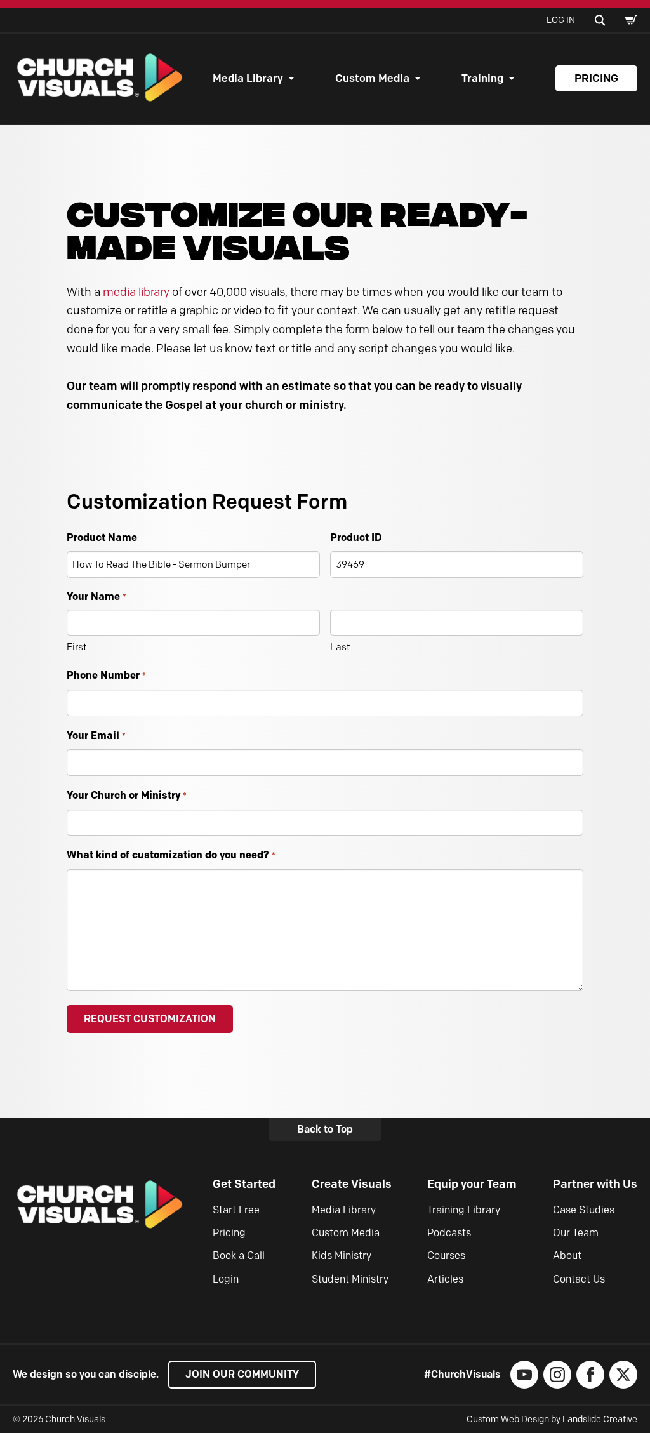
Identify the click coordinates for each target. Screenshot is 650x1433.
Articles (445, 1279)
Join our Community (242, 1374)
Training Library (463, 1210)
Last (340, 647)
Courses (446, 1256)
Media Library (248, 78)
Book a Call (239, 1256)
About (567, 1256)
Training (482, 78)
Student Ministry (350, 1279)
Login (226, 1279)
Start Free (236, 1210)
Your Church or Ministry (126, 795)
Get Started (244, 1184)
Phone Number (106, 675)
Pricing (596, 78)
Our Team (576, 1233)
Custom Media (372, 78)
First (77, 647)
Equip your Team (472, 1184)
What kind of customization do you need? (171, 854)
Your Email (96, 735)
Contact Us (579, 1279)
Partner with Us (595, 1184)
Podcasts (449, 1233)
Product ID (355, 537)
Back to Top (325, 1129)
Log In (561, 20)
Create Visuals (352, 1184)
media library (136, 292)
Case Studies (583, 1210)
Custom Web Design (508, 1419)
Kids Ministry (341, 1256)
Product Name (102, 537)
